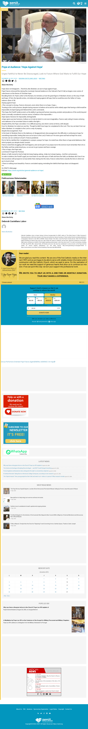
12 (9, 585)
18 (78, 585)
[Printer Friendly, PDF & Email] (6, 174)
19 (9, 588)
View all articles (7, 232)
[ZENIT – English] (25, 3)
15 (44, 585)
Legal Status (53, 709)
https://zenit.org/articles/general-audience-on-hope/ (26, 170)
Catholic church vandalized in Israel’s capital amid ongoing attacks (28, 506)
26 (9, 592)
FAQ (24, 709)
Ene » (8, 596)
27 (21, 592)
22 (44, 588)
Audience (29, 709)
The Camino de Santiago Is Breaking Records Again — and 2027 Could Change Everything (27, 468)
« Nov (4, 596)
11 (78, 582)
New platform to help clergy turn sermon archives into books (26, 497)
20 (21, 588)
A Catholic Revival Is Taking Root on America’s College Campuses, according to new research (28, 473)
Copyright (61, 709)
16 (55, 585)
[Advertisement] (44, 347)
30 (55, 592)
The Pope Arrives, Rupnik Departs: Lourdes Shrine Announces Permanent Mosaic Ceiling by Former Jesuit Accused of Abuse (44, 488)
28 (32, 592)
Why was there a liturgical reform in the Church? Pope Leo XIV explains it (22, 465)
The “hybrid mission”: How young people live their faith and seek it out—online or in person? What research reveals (34, 476)
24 (67, 588)
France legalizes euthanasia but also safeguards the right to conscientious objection (26, 471)
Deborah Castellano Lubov (28, 78)
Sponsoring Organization (41, 709)
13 (21, 585)
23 (55, 588)
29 (44, 592)
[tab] (35, 670)
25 (78, 588)
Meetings (4, 9)
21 (32, 588)
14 (32, 585)
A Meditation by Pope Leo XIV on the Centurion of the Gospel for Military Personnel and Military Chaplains (36, 620)
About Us (19, 709)
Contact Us (68, 709)
